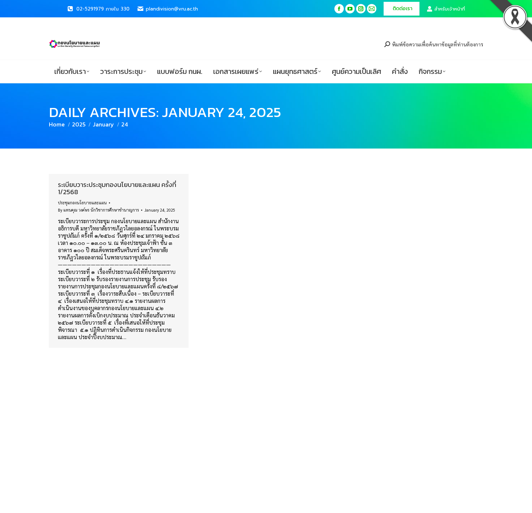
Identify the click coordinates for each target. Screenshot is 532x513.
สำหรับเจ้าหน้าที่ (449, 8)
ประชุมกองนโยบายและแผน (82, 202)
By (98, 210)
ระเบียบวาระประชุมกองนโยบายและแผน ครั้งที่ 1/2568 (117, 188)
